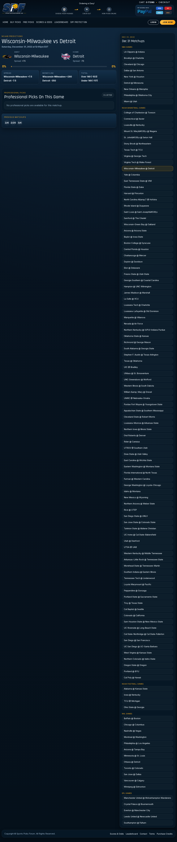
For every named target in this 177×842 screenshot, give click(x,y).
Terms (152, 834)
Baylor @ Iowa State (133, 236)
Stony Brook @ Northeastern (137, 143)
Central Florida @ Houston (136, 249)
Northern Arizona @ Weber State (139, 503)
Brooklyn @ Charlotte (134, 58)
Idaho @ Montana (132, 491)
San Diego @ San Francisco (137, 640)
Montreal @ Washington (135, 737)
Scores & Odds (44, 22)
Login (153, 22)
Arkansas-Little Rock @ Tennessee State (143, 559)
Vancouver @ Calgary (134, 780)
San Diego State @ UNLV (136, 516)
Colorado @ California (134, 615)
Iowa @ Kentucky (132, 694)
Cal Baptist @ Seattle (134, 609)
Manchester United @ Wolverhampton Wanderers (147, 798)
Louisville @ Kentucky (134, 125)
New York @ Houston (134, 76)
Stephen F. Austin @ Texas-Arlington (141, 354)
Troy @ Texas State (133, 603)
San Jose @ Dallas (132, 774)
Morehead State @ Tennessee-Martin (142, 565)
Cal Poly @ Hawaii (132, 677)
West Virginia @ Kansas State (138, 652)
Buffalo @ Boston (132, 718)
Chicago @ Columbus (134, 724)
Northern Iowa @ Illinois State (138, 429)
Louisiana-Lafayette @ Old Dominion (141, 311)
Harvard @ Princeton (134, 193)
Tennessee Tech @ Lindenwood (139, 578)
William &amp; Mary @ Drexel (138, 392)
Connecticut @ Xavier (134, 118)
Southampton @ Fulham (135, 822)
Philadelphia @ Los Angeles (137, 743)
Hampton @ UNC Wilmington (137, 286)
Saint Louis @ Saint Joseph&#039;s (141, 212)
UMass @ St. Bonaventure (136, 373)
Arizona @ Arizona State (135, 230)
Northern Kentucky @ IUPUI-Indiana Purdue (144, 330)
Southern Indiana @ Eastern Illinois (140, 572)
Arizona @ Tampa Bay (134, 749)
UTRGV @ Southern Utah (136, 448)
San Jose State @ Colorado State (139, 522)
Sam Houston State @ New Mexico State (143, 621)
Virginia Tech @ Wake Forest (137, 162)
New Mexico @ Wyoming (136, 497)
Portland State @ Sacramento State (140, 596)
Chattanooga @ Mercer (135, 255)
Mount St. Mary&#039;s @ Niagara (140, 131)
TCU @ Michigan (132, 701)
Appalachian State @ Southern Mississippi (143, 410)
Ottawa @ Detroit (132, 762)
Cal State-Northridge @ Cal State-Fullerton (144, 634)
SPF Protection (78, 22)
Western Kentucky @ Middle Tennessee (143, 553)
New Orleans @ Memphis (136, 89)
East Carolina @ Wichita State (138, 460)
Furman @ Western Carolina (137, 479)
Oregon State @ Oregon (135, 665)
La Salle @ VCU (131, 298)
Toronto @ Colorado (133, 768)
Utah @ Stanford (132, 541)
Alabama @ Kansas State (136, 688)
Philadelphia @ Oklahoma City (138, 95)
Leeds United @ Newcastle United (140, 816)
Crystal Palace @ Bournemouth (138, 804)
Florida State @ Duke (134, 187)
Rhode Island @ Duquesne (136, 205)
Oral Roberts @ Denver (135, 435)
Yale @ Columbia (132, 174)
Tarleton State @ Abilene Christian (140, 528)
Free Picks (28, 22)
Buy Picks (15, 22)
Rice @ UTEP (130, 510)
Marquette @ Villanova (134, 317)
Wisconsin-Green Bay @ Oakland (139, 224)
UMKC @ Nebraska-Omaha (137, 398)
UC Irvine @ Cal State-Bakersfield (140, 534)
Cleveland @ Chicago (134, 64)
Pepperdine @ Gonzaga (135, 590)
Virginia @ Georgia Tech (135, 156)
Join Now (168, 22)
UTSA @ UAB (130, 547)
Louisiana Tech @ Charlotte (137, 305)
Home (5, 22)
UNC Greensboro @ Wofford (137, 379)
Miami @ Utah (130, 101)
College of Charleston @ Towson (139, 112)
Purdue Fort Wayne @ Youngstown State (143, 404)
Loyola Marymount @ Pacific (137, 584)
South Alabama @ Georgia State (139, 348)
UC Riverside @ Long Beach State (140, 628)
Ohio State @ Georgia (134, 707)
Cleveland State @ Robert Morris (139, 416)
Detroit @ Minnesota (133, 83)
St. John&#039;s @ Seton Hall (138, 137)
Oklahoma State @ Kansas (136, 336)
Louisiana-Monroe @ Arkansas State (141, 423)
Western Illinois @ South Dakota (139, 385)
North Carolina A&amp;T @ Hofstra (140, 199)
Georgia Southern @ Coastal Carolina (141, 280)
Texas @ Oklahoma (133, 361)
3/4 (19, 122)
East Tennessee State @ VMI (138, 181)
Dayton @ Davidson (133, 261)
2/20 (13, 122)
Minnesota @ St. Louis (134, 755)
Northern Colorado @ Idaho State (139, 659)
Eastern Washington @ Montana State (142, 466)
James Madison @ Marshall (137, 292)
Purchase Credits (165, 834)
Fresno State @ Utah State (136, 274)
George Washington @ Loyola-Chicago (142, 485)
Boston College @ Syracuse (137, 243)
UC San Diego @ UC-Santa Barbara (140, 646)
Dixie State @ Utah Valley (136, 454)
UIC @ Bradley (131, 367)
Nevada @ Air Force (133, 323)
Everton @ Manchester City (137, 810)
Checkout (164, 2)
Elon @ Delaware (132, 268)
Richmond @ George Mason (137, 342)
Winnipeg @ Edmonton (134, 786)
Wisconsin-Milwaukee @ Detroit (139, 168)
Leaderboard (61, 22)
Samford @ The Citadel (135, 218)
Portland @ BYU (131, 671)
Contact (143, 834)
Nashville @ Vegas (132, 731)
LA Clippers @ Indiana (134, 52)
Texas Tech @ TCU (133, 150)
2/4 (7, 122)
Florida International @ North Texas (140, 472)
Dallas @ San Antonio (134, 70)
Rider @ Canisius (132, 441)
